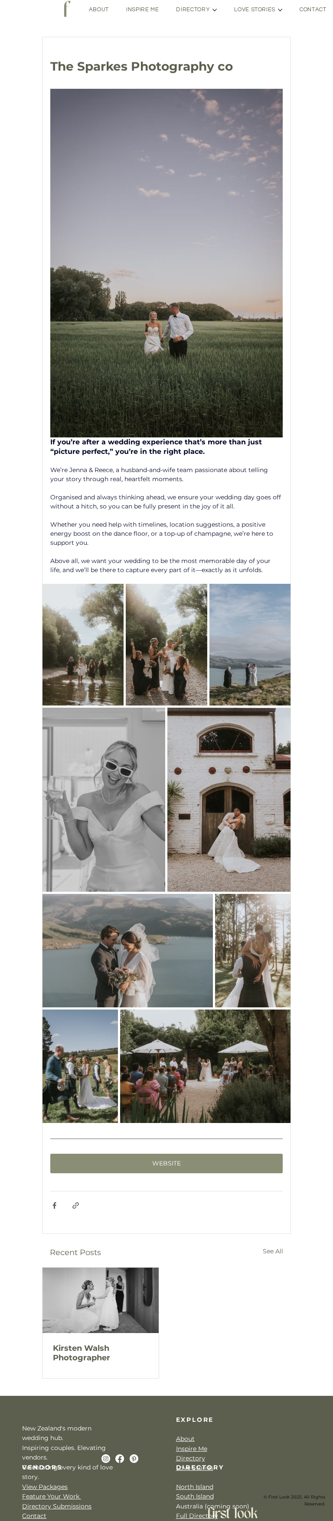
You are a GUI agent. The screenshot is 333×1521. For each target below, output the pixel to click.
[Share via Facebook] (54, 1205)
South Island (195, 1496)
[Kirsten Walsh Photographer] (100, 1300)
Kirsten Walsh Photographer (81, 1352)
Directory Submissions (56, 1506)
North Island (194, 1487)
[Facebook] (119, 1458)
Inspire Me (191, 1449)
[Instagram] (105, 1458)
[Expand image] (83, 644)
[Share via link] (76, 1205)
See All (273, 1251)
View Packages (45, 1487)
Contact (34, 1516)
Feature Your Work (51, 1496)
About (185, 1439)
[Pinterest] (134, 1458)
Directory (190, 1458)
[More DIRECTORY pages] (214, 10)
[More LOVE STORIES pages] (280, 10)
